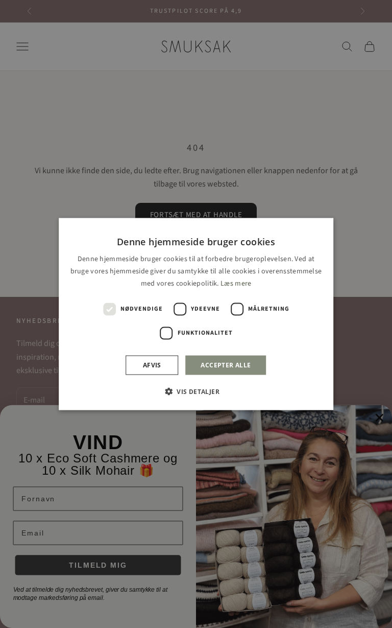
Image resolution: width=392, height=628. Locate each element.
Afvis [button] (152, 365)
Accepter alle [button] (226, 365)
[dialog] (196, 314)
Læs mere (235, 283)
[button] (196, 391)
